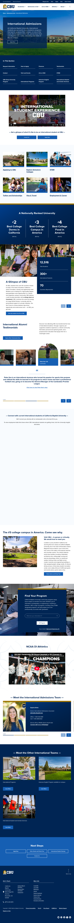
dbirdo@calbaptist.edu (36, 713)
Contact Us (26, 137)
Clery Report (46, 908)
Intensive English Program (44, 81)
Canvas (35, 891)
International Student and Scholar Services (63, 81)
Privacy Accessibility (30, 908)
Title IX (39, 908)
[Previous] (63, 401)
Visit (52, 1)
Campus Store (37, 897)
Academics (21, 7)
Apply (56, 1)
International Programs (27, 82)
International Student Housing (58, 851)
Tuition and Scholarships (12, 195)
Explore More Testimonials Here (12, 338)
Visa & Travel (31, 195)
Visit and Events (25, 73)
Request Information (9, 66)
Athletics (54, 7)
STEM (58, 73)
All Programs (42, 623)
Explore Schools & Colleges (33, 170)
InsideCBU (36, 885)
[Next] (68, 306)
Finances (41, 66)
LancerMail (36, 887)
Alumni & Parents (17, 1)
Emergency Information (39, 900)
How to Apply (25, 66)
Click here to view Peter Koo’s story (37, 387)
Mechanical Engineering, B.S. (52, 629)
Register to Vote (7, 911)
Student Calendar (37, 895)
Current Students (7, 1)
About (62, 7)
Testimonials (60, 66)
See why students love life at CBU (16, 313)
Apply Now (12, 42)
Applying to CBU (9, 169)
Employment (20, 892)
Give (61, 1)
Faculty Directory (37, 898)
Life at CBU (45, 7)
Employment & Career (58, 195)
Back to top (68, 874)
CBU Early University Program (9, 81)
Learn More (8, 789)
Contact (5, 73)
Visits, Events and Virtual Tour (53, 574)
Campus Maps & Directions (21, 886)
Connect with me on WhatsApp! (39, 725)
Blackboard (36, 889)
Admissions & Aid (33, 7)
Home (4, 13)
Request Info (46, 1)
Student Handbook (38, 893)
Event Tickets (68, 1)
